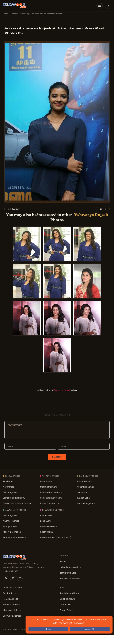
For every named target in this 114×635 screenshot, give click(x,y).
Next (101, 209)
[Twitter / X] (12, 578)
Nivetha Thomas (11, 520)
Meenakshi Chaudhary (51, 492)
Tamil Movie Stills (68, 572)
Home (5, 13)
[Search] (108, 5)
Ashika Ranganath (86, 503)
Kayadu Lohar (83, 497)
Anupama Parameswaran (15, 537)
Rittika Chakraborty (49, 503)
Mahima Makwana (48, 486)
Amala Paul (8, 481)
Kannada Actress (11, 604)
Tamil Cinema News (69, 593)
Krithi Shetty (46, 481)
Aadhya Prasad (10, 526)
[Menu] (99, 5)
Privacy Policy (66, 610)
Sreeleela (82, 492)
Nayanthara (8, 486)
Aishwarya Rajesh (90, 214)
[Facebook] (5, 578)
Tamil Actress (9, 593)
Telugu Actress (10, 598)
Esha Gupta (46, 520)
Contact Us (65, 604)
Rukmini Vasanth (85, 481)
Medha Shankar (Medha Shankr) (55, 537)
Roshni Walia (46, 515)
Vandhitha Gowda (85, 486)
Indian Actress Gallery (70, 567)
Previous (15, 209)
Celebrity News (67, 598)
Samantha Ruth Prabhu (14, 497)
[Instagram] (20, 578)
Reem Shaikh (46, 531)
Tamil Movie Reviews (70, 578)
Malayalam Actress (12, 610)
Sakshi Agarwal (10, 492)
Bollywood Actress (12, 615)
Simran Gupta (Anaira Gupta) (17, 503)
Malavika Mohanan (12, 531)
